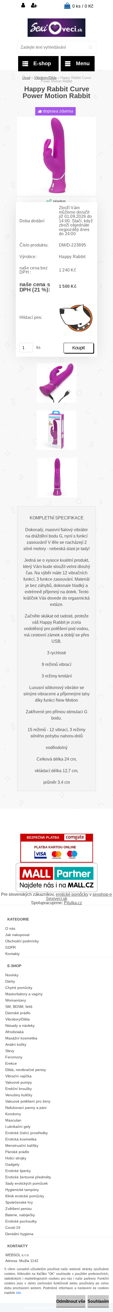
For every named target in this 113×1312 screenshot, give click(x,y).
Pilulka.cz (73, 903)
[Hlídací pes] (76, 317)
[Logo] (56, 27)
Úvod (26, 78)
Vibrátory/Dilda (45, 78)
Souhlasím (98, 1301)
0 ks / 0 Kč (83, 6)
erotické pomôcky (72, 894)
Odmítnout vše (70, 1301)
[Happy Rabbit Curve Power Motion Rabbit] (56, 119)
